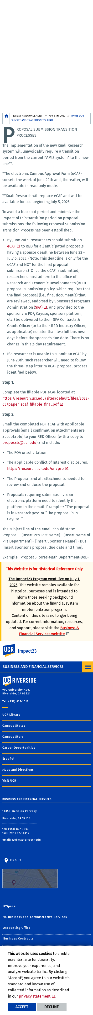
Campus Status (14, 725)
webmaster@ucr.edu (26, 839)
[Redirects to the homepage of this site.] (6, 118)
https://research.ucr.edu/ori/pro (35, 468)
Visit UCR (9, 780)
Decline (51, 1006)
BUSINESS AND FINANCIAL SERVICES (32, 666)
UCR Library (11, 714)
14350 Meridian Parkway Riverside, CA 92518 (19, 815)
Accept (22, 1006)
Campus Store (13, 736)
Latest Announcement (27, 115)
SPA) (38, 307)
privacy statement (35, 996)
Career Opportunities (18, 747)
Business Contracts (18, 938)
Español (8, 758)
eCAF (11, 246)
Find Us (15, 860)
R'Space (9, 906)
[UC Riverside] (11, 650)
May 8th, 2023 (57, 115)
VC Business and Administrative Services (35, 917)
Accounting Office (17, 927)
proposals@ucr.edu (19, 442)
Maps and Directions (18, 769)
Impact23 (27, 651)
